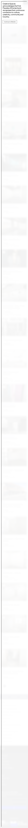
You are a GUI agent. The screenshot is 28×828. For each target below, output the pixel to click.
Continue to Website (10, 22)
